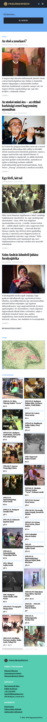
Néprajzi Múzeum (11, 671)
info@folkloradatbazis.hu (13, 694)
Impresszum (9, 707)
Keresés (24, 21)
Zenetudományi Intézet (12, 673)
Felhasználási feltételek (12, 709)
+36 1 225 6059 (9, 691)
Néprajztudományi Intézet (14, 676)
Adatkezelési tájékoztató (13, 712)
